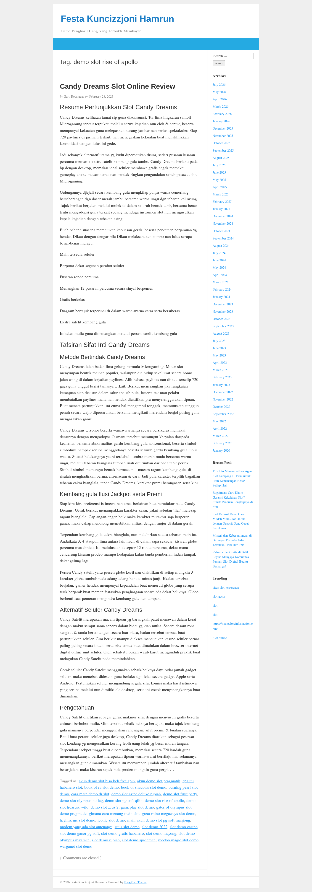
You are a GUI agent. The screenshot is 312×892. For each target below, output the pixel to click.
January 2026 (221, 121)
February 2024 (222, 289)
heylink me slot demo (77, 820)
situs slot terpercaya (226, 587)
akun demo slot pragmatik (158, 780)
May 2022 (219, 421)
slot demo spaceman (139, 840)
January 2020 (221, 450)
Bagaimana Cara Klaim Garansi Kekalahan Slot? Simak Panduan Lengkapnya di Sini (233, 499)
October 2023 (221, 319)
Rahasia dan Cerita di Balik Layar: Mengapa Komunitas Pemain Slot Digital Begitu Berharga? (231, 559)
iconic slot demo (111, 820)
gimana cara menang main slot (114, 813)
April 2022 (220, 428)
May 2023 (219, 355)
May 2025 (219, 179)
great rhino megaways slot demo (168, 813)
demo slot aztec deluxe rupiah (136, 793)
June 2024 (219, 260)
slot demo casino (184, 826)
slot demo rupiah (106, 840)
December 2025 (223, 128)
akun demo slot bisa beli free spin (107, 780)
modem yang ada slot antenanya (86, 826)
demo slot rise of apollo (164, 800)
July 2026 (219, 84)
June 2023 (219, 348)
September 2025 (223, 150)
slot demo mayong (161, 833)
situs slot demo (127, 826)
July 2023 (219, 340)
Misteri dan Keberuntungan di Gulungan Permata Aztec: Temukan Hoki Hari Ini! (232, 540)
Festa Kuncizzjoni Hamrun (117, 19)
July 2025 (219, 165)
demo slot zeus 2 (105, 807)
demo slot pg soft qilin (124, 800)
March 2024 (220, 282)
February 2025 (222, 201)
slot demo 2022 (154, 826)
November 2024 (223, 223)
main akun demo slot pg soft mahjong (158, 820)
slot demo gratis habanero (122, 833)
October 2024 (221, 231)
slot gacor (219, 596)
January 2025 (221, 209)
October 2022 (221, 406)
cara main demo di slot (90, 793)
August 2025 (221, 158)
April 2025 (220, 187)
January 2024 (221, 296)
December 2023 (223, 304)
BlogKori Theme (135, 882)
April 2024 (220, 275)
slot (215, 605)
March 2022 (220, 436)
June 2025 (219, 172)
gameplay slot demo (137, 807)
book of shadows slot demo (143, 787)
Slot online (220, 638)
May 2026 (219, 92)
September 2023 (223, 326)
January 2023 (221, 384)
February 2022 (222, 443)
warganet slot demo (76, 846)
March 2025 (220, 194)
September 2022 (223, 414)
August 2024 (221, 245)
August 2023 (221, 333)
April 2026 (220, 99)
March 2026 (220, 106)
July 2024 (219, 253)
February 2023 (222, 377)
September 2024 (223, 238)
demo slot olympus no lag (81, 800)
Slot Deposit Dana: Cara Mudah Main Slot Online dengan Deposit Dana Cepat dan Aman (231, 521)
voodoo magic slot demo (178, 840)
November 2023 (223, 311)
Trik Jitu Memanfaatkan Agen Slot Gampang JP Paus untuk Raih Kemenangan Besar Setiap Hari (232, 478)
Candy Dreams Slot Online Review (117, 86)
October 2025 (221, 143)
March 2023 (220, 370)
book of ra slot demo (101, 787)
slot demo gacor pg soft (79, 833)
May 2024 (219, 267)
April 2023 (220, 362)
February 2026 (222, 114)
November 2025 (223, 135)
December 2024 (223, 216)
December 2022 (223, 392)
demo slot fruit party (180, 793)
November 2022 (223, 399)
